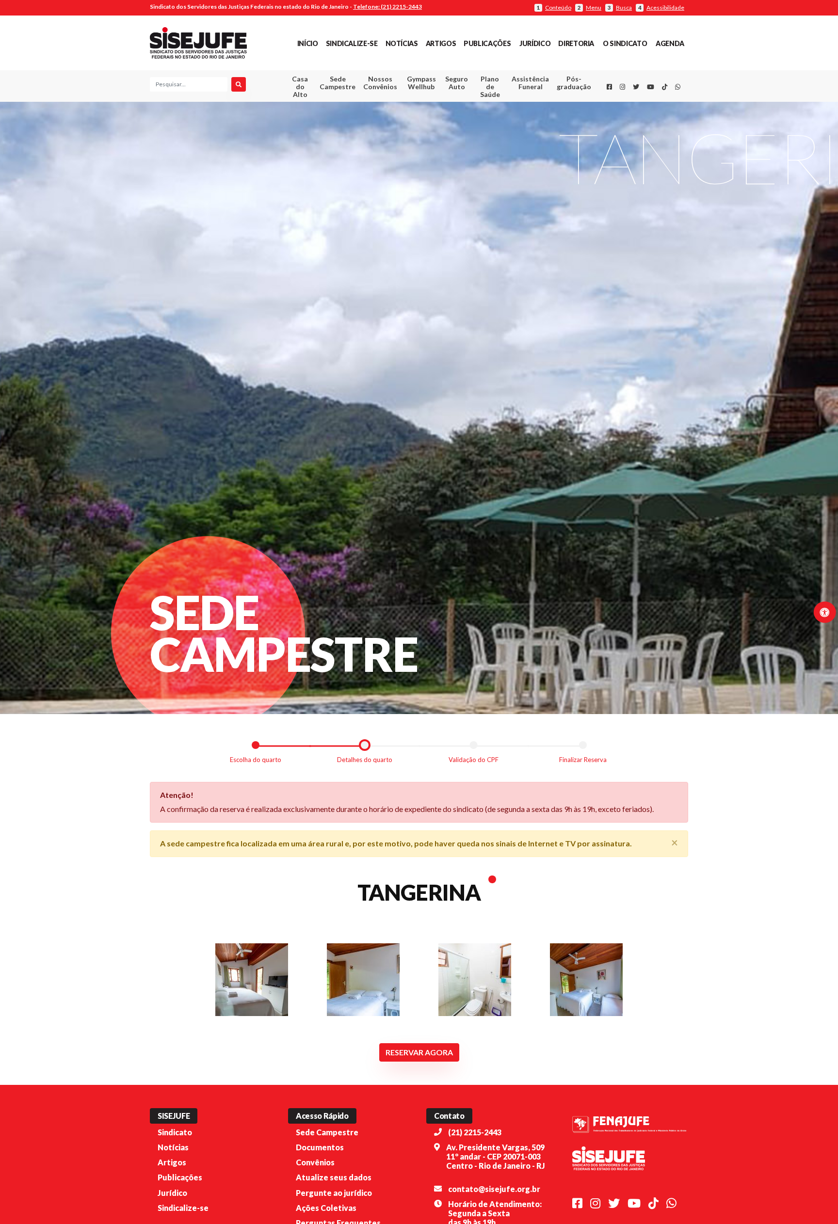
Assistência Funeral (530, 83)
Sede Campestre (337, 83)
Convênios (315, 1162)
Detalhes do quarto (364, 759)
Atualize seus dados (333, 1177)
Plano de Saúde (490, 86)
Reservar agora (419, 1052)
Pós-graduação (574, 83)
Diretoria (576, 43)
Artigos (441, 43)
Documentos (320, 1147)
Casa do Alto (300, 86)
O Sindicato (625, 43)
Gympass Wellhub (421, 83)
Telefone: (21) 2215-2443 (387, 6)
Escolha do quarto (255, 759)
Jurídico (534, 43)
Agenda (670, 43)
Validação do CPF (474, 759)
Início (307, 43)
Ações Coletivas (326, 1207)
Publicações (487, 43)
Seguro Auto (456, 83)
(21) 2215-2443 (474, 1132)
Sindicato (175, 1132)
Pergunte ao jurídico (334, 1192)
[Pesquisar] (238, 84)
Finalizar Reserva (583, 759)
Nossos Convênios (380, 83)
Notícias (402, 43)
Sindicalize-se (352, 43)
